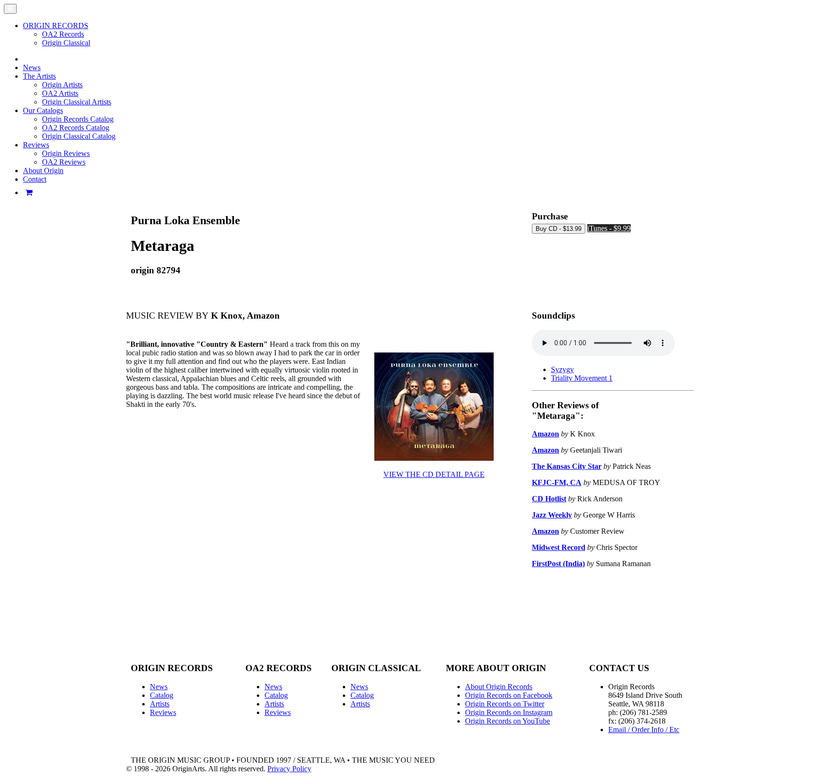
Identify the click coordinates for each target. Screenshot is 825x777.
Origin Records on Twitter (504, 704)
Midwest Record (558, 547)
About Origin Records (498, 687)
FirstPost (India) (558, 563)
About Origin (43, 170)
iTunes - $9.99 (609, 228)
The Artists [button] (39, 76)
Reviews (163, 712)
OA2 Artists (60, 93)
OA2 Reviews (63, 162)
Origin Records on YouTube (507, 721)
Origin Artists (62, 85)
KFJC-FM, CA (557, 482)
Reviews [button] (36, 145)
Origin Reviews (66, 153)
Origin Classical (66, 43)
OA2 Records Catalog (75, 128)
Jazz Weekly (552, 515)
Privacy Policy (289, 769)
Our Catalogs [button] (43, 110)
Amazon (545, 434)
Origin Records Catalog (78, 119)
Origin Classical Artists (76, 102)
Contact (34, 179)
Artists (159, 704)
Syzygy (562, 369)
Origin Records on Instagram (508, 712)
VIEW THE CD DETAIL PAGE (434, 474)
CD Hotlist (549, 499)
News (32, 67)
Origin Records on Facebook (508, 695)
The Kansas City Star (567, 466)
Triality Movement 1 (582, 378)
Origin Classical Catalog (79, 136)
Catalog (161, 695)
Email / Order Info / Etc (643, 729)
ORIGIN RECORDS (55, 25)
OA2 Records (63, 34)
